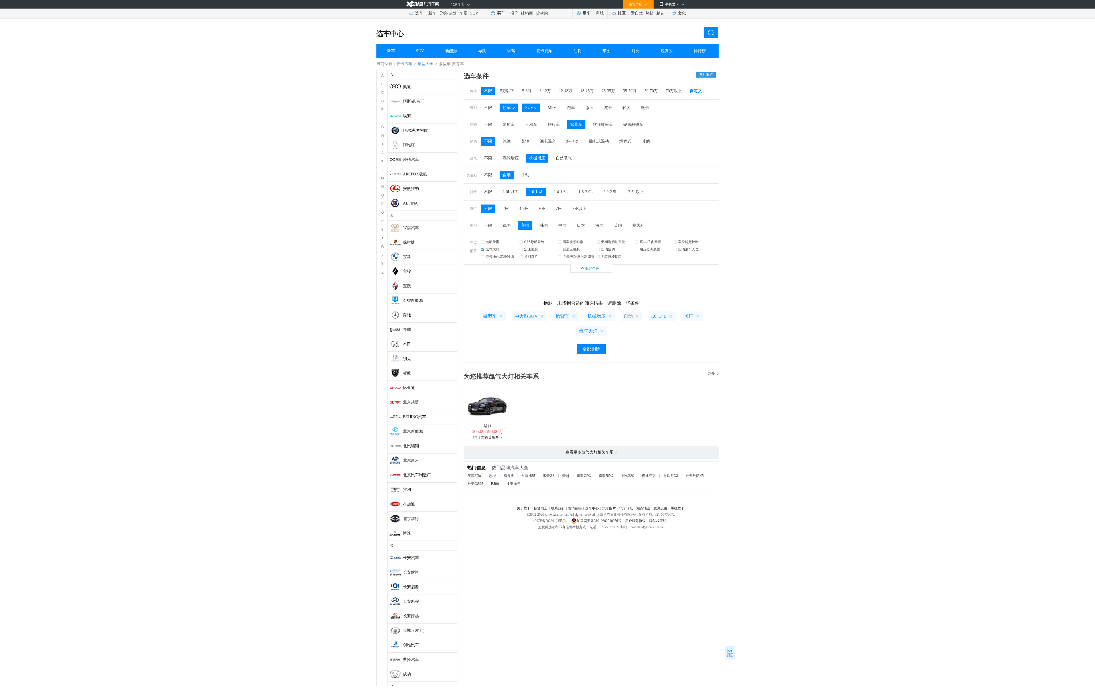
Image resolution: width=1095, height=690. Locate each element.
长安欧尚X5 (695, 476)
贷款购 (542, 13)
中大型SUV (526, 316)
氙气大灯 (492, 249)
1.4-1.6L (561, 192)
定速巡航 (531, 249)
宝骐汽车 (411, 228)
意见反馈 (660, 508)
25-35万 (608, 91)
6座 (542, 209)
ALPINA (410, 203)
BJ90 (495, 484)
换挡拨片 (531, 257)
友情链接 (575, 508)
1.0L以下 (510, 192)
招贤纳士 (541, 508)
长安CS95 (475, 484)
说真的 (667, 51)
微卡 (645, 108)
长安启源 (411, 587)
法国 (599, 225)
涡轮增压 (511, 158)
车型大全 (425, 64)
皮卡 (608, 108)
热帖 (650, 13)
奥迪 (407, 87)
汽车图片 (609, 508)
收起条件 (592, 268)
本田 (407, 344)
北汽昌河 (411, 460)
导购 (443, 13)
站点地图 (643, 508)
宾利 (407, 489)
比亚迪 (409, 388)
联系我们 (558, 508)
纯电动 (572, 141)
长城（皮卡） (415, 630)
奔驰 (407, 315)
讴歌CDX (584, 476)
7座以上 (579, 209)
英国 (618, 225)
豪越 (565, 476)
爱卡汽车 (404, 64)
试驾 (453, 13)
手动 (525, 175)
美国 (525, 225)
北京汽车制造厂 (417, 475)
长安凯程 (411, 601)
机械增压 (537, 158)
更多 (711, 373)
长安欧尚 (411, 572)
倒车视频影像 (573, 242)
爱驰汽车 (411, 159)
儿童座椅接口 (611, 257)
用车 (587, 13)
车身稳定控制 (688, 242)
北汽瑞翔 (411, 446)
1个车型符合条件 (485, 437)
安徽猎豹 (411, 189)
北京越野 (411, 402)
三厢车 (531, 124)
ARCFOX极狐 (415, 174)
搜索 (711, 32)
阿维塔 (409, 145)
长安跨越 (411, 616)
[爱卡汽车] (422, 4)
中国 (562, 225)
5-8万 (527, 91)
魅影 (487, 426)
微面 (589, 108)
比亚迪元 (513, 484)
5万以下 (507, 91)
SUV (474, 13)
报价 (514, 13)
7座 (559, 209)
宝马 (407, 257)
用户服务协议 (635, 521)
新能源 (451, 51)
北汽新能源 (413, 431)
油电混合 (548, 141)
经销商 (527, 13)
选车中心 (390, 33)
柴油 (525, 141)
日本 (581, 225)
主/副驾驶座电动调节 (578, 257)
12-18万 (565, 91)
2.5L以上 (636, 192)
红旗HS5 (528, 476)
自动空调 (608, 249)
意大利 (638, 225)
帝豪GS (549, 476)
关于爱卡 (523, 508)
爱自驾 (637, 13)
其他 (646, 141)
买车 (501, 13)
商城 (600, 13)
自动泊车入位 (688, 249)
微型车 (490, 316)
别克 (407, 359)
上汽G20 (627, 476)
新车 (432, 13)
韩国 (544, 225)
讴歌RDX (606, 476)
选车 (419, 13)
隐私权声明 (657, 521)
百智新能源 (413, 300)
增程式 (625, 141)
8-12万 (545, 91)
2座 (506, 209)
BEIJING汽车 (414, 417)
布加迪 (409, 504)
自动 (507, 175)
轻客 (626, 108)
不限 (488, 91)
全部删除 (591, 349)
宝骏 (407, 271)
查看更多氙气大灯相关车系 (589, 452)
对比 (636, 51)
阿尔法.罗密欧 (415, 130)
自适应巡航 (571, 249)
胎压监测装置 (650, 249)
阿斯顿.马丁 (413, 101)
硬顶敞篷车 (633, 124)
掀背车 (576, 124)
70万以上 (674, 91)
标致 (407, 373)
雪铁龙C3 (670, 476)
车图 (463, 13)
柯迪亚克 (649, 476)
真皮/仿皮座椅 (650, 242)
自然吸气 (564, 158)
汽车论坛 (626, 508)
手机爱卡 (677, 508)
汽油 (507, 141)
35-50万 (629, 91)
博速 (407, 533)
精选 (660, 13)
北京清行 (411, 519)
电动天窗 (492, 242)
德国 (507, 225)
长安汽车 (411, 558)
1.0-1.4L (536, 192)
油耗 (577, 51)
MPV (552, 108)
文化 (682, 13)
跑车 (571, 108)
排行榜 (700, 51)
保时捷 (409, 242)
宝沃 (407, 286)
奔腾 (407, 329)
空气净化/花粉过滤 (500, 257)
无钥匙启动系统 (613, 242)
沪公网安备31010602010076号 (599, 521)
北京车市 (458, 4)
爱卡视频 (544, 51)
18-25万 (587, 91)
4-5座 (524, 209)
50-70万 (651, 91)
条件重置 (706, 75)
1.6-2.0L (586, 192)
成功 (407, 674)
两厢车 (509, 124)
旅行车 (554, 124)
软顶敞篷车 (603, 124)
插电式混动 (599, 141)
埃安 (407, 116)
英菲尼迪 (474, 476)
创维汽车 (411, 645)
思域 (492, 476)
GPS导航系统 (534, 242)
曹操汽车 (411, 659)
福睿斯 (509, 476)
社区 (622, 13)
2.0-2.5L (610, 192)
